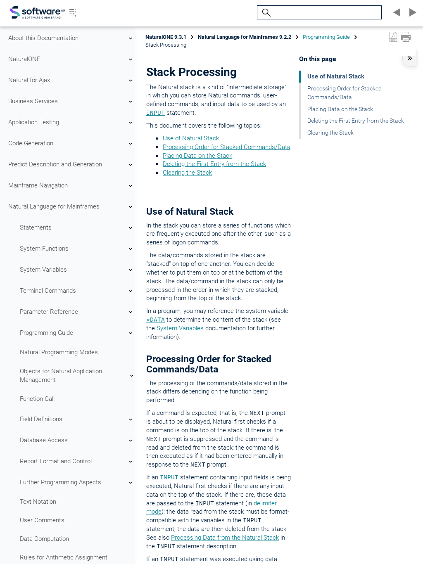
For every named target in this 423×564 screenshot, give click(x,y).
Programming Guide (46, 333)
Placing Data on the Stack (197, 155)
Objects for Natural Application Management (61, 375)
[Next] (411, 12)
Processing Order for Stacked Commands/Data (226, 147)
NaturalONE (24, 59)
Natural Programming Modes (59, 352)
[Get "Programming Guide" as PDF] (393, 37)
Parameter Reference (49, 311)
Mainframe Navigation (38, 185)
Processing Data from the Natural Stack (225, 537)
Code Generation (30, 143)
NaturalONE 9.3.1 (165, 37)
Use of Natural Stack (191, 138)
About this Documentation (43, 38)
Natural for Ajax (29, 80)
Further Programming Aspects (60, 482)
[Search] (265, 12)
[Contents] (73, 12)
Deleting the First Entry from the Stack (214, 164)
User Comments (42, 520)
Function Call (37, 399)
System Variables (43, 269)
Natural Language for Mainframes (54, 206)
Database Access (44, 440)
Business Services (33, 101)
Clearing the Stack (187, 172)
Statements (36, 227)
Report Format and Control (56, 461)
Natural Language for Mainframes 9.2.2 (244, 37)
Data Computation (44, 539)
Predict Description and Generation (55, 164)
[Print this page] (406, 37)
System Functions (44, 248)
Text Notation (38, 501)
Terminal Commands (48, 290)
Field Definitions (41, 419)
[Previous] (396, 12)
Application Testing (33, 122)
